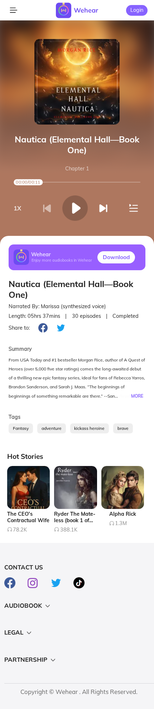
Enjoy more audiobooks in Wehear (62, 260)
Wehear (86, 10)
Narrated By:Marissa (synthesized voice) (57, 306)
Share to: (19, 328)
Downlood (116, 257)
